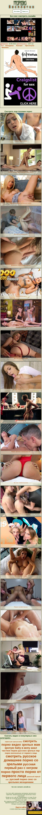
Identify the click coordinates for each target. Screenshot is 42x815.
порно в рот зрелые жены (13, 742)
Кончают (19, 45)
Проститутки (29, 45)
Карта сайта (21, 807)
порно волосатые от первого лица (21, 753)
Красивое (5, 47)
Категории (17, 11)
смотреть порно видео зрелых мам (20, 742)
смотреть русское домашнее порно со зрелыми (21, 760)
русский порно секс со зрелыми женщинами (22, 780)
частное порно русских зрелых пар (21, 750)
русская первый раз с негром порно (19, 768)
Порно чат (25, 11)
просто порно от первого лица (21, 774)
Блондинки (9, 45)
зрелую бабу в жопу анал (21, 747)
